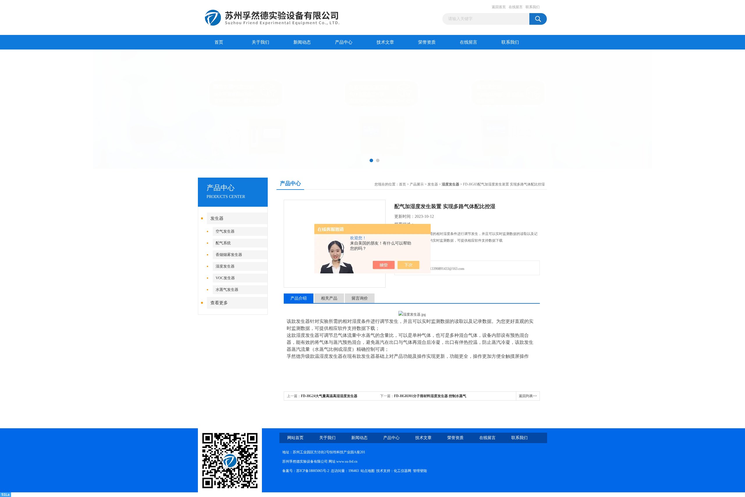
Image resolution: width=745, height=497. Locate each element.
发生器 (217, 218)
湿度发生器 (225, 266)
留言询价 (360, 298)
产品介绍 (298, 298)
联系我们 (533, 7)
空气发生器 (225, 231)
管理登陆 (420, 471)
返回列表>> (528, 396)
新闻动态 (302, 42)
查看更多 (219, 302)
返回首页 (499, 7)
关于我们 (260, 42)
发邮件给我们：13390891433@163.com (434, 269)
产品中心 (343, 42)
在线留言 (516, 7)
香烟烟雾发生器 (229, 254)
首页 (218, 42)
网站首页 (295, 438)
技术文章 (385, 42)
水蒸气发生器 (227, 289)
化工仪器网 (402, 471)
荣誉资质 (427, 42)
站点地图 (368, 471)
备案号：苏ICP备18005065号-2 (305, 471)
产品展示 (417, 184)
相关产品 (329, 298)
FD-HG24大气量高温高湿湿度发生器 (329, 396)
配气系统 (223, 243)
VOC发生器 (225, 278)
